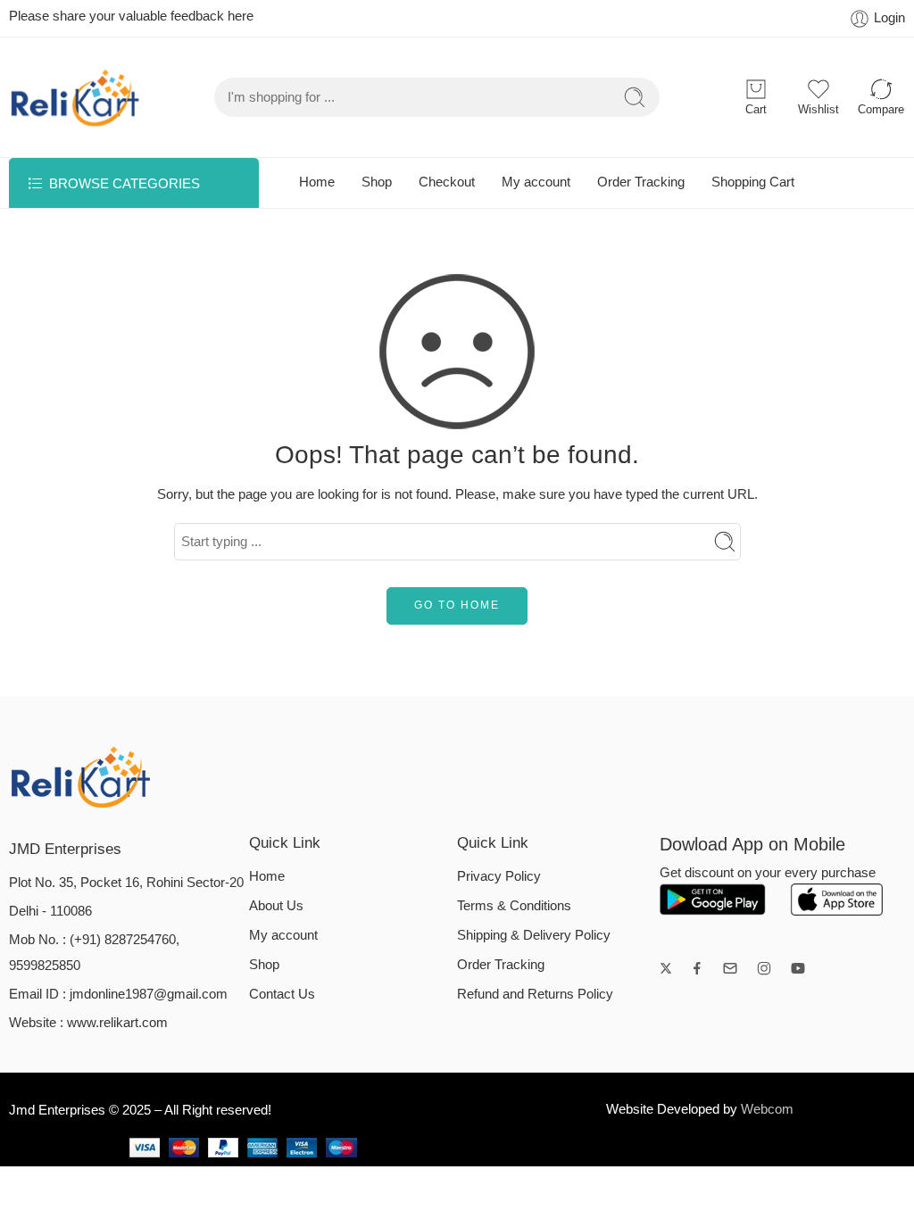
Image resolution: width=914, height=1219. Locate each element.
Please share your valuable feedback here (131, 16)
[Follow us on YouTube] (798, 968)
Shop (376, 182)
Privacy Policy (499, 876)
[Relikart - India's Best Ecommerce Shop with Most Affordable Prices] (76, 97)
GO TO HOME (457, 605)
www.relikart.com (117, 1023)
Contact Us (282, 994)
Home (317, 182)
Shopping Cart (752, 182)
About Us (276, 906)
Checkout (447, 182)
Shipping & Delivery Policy (534, 935)
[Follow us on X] (666, 968)
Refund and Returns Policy (535, 994)
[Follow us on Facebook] (697, 968)
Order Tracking (641, 182)
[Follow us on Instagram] (764, 968)
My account (536, 182)
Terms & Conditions (514, 906)
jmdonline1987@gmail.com (149, 994)
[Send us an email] (730, 968)
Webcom (767, 1109)
